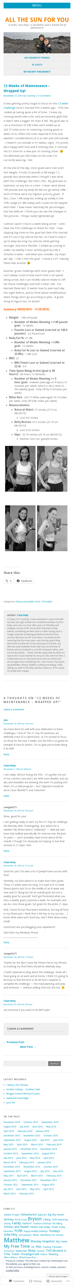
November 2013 (32, 1166)
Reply (6, 754)
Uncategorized (30, 1254)
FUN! (18, 1231)
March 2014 (10, 1162)
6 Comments (44, 96)
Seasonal (21, 1250)
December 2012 (28, 1180)
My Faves (61, 1241)
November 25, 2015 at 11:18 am (18, 957)
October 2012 (11, 1184)
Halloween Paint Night (17, 1098)
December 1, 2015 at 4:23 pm (17, 769)
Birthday (9, 1219)
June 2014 (21, 1158)
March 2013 (37, 1175)
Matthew (16, 1240)
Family (16, 1223)
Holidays (54, 1231)
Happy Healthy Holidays (36, 1231)
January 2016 (42, 1131)
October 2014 (11, 1153)
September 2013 (12, 1171)
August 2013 (30, 1171)
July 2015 (45, 1140)
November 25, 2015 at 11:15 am (18, 865)
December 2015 (12, 1135)
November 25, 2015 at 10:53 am (18, 810)
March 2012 (10, 1193)
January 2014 (44, 1162)
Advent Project (12, 1214)
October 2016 (31, 1122)
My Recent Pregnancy (37, 71)
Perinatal (56, 1247)
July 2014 (8, 1158)
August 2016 (10, 1126)
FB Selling (57, 1223)
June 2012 (21, 1189)
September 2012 (29, 1184)
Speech (40, 1251)
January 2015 (10, 1149)
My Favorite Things (37, 57)
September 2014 (29, 1153)
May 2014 (35, 1158)
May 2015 (8, 1144)
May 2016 (51, 1126)
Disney (7, 1223)
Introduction (25, 1235)
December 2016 (12, 1122)
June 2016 (38, 1126)
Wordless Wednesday (20, 1258)
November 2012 (48, 1180)
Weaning (53, 1254)
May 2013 (8, 1175)
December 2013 (12, 1166)
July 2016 (24, 1126)
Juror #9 (10, 1102)
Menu (37, 5)
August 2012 (48, 1184)
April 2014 (48, 1158)
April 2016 (9, 1131)
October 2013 (51, 1166)
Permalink (47, 601)
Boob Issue (21, 1219)
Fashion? (27, 1223)
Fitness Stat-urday (40, 1227)
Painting (47, 1247)
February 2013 (54, 1175)
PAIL (39, 1246)
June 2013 (58, 1171)
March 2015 (37, 1144)
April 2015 (22, 1144)
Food (37, 601)
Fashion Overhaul (42, 1223)
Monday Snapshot (43, 1241)
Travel (15, 1254)
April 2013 (22, 1175)
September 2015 (12, 1140)
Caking (46, 1219)
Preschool (9, 1251)
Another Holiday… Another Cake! (23, 1089)
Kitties (36, 1235)
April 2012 (48, 1189)
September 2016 (49, 1122)
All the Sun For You (37, 19)
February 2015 (54, 1144)
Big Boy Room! (56, 1214)
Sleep (32, 1250)
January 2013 (10, 1180)
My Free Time (17, 1246)
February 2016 (25, 1131)
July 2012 (8, 1189)
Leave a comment (14, 709)
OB (32, 1247)
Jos (6, 720)
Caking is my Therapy (17, 1085)
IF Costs (37, 64)
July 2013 (45, 1171)
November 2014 (48, 1149)
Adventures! (29, 1214)
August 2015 (30, 1140)
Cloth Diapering (60, 1219)
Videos (43, 1254)
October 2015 (51, 1135)
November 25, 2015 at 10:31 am (18, 723)
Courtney (31, 96)
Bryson (35, 1218)
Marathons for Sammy (51, 1235)
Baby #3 (42, 1214)
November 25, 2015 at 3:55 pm (18, 1004)
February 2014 (26, 1162)
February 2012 (26, 1193)
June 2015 (58, 1140)
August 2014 (48, 1153)
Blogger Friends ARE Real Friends (23, 1093)
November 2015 (32, 1135)
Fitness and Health (25, 601)
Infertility (10, 1234)
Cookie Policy (12, 1270)
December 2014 (28, 1149)
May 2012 (35, 1189)
